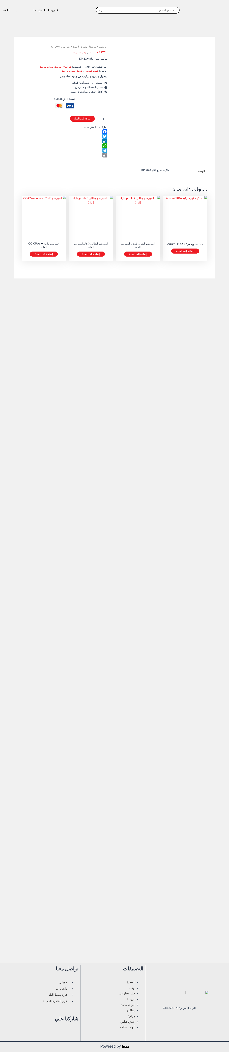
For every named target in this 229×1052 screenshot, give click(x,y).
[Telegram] (64, 150)
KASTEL (102, 52)
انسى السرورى (91, 70)
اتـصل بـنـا (39, 10)
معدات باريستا (79, 46)
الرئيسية (102, 46)
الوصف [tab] (201, 171)
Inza (125, 1047)
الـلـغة (6, 10)
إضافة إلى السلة (82, 118)
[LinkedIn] (64, 141)
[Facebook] (64, 131)
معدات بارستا (68, 70)
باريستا (92, 46)
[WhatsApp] (64, 145)
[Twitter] (64, 136)
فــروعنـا (53, 10)
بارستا (79, 70)
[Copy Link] (64, 155)
